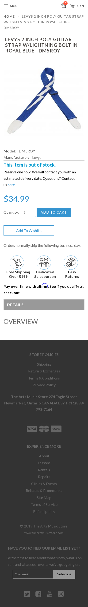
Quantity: (11, 212)
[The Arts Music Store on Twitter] (27, 596)
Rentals (44, 469)
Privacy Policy (44, 385)
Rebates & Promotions (44, 490)
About (44, 456)
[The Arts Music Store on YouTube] (50, 596)
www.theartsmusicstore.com (44, 533)
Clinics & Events (44, 483)
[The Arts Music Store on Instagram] (61, 596)
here (11, 184)
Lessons (44, 462)
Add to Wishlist (29, 230)
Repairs (44, 476)
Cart (80, 6)
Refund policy (44, 511)
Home (9, 16)
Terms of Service (44, 504)
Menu (14, 6)
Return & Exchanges (44, 371)
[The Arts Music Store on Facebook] (38, 596)
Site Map (44, 497)
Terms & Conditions (44, 378)
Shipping (44, 364)
